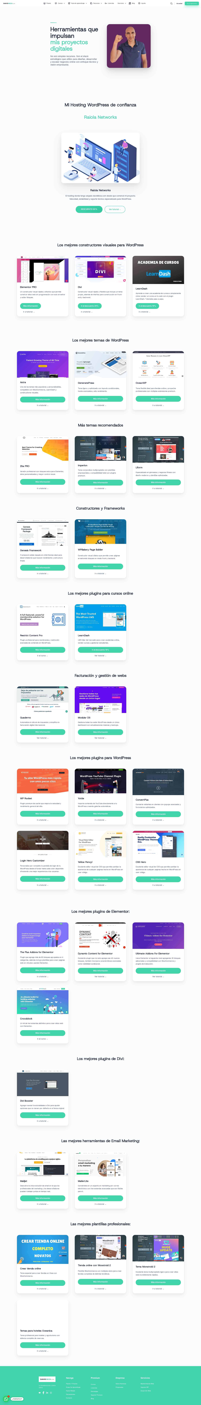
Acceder (179, 3)
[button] (6, 1399)
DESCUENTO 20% (89, 209)
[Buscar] (171, 3)
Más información (30, 306)
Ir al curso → (42, 656)
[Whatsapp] (51, 1392)
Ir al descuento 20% (90, 306)
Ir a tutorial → (29, 312)
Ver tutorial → (115, 209)
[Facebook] (44, 1392)
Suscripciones (192, 3)
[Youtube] (40, 1392)
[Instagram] (47, 1392)
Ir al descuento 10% (147, 306)
